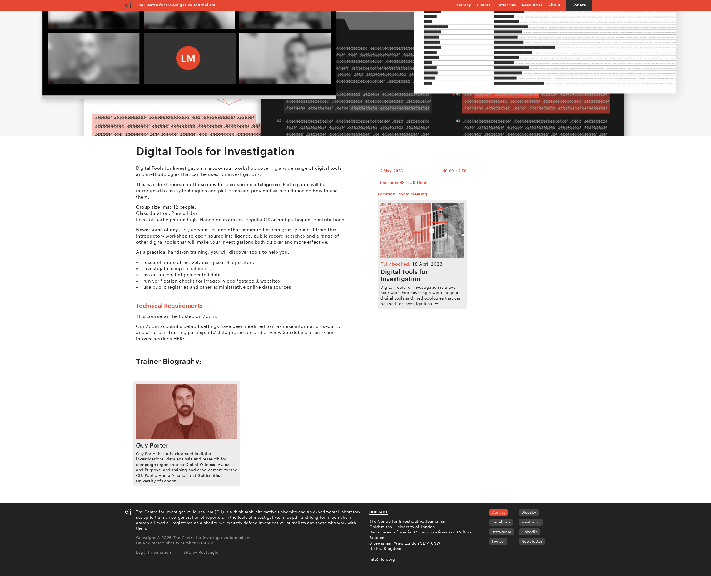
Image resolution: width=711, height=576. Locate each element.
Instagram (502, 531)
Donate (579, 5)
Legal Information (153, 552)
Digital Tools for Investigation (404, 275)
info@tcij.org (382, 559)
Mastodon (530, 522)
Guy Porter (152, 445)
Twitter (498, 541)
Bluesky (528, 512)
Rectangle (209, 552)
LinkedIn (529, 531)
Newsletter (532, 541)
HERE (179, 338)
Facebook (501, 522)
